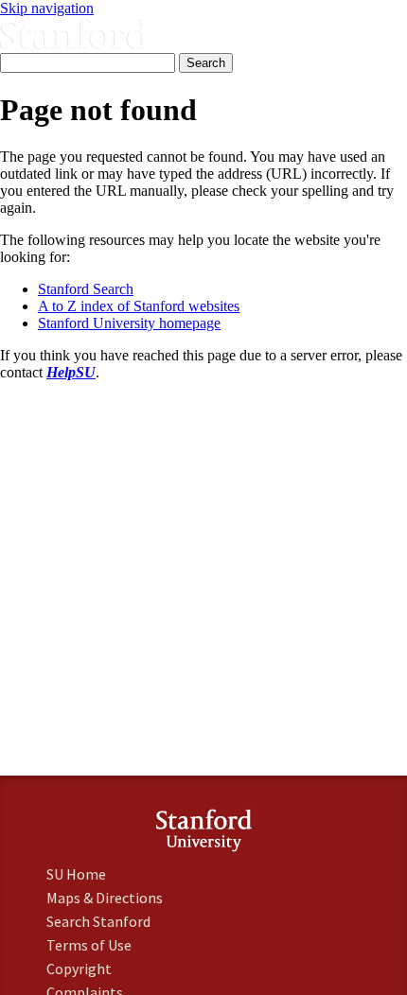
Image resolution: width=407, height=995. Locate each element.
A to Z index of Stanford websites (138, 306)
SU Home (76, 873)
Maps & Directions (104, 897)
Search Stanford (98, 921)
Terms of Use (89, 944)
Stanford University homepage (129, 323)
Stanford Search (85, 289)
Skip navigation (47, 8)
